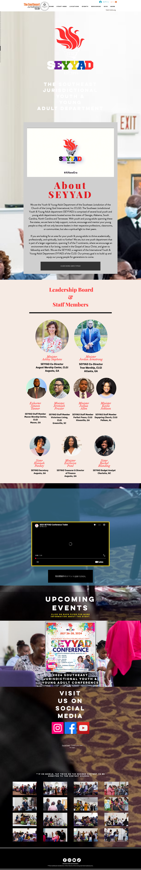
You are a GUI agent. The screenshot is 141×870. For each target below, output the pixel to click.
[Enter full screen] (111, 174)
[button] (113, 2)
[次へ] (130, 654)
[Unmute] (33, 174)
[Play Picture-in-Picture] (108, 174)
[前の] (10, 654)
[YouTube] (83, 728)
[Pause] (29, 174)
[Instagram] (58, 728)
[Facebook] (70, 728)
